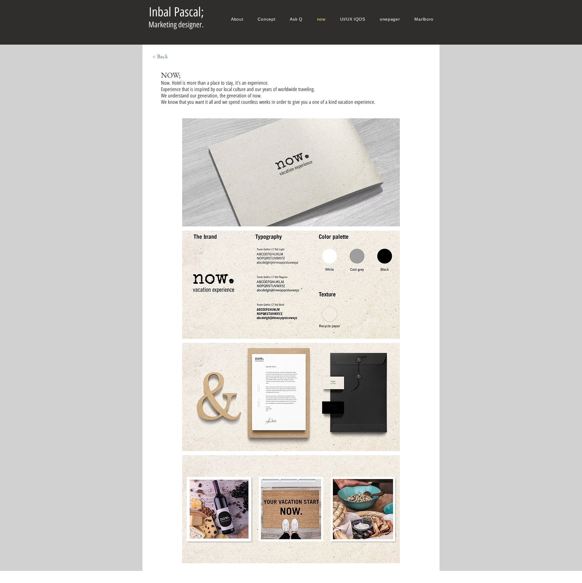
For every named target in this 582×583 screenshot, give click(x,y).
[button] (291, 172)
